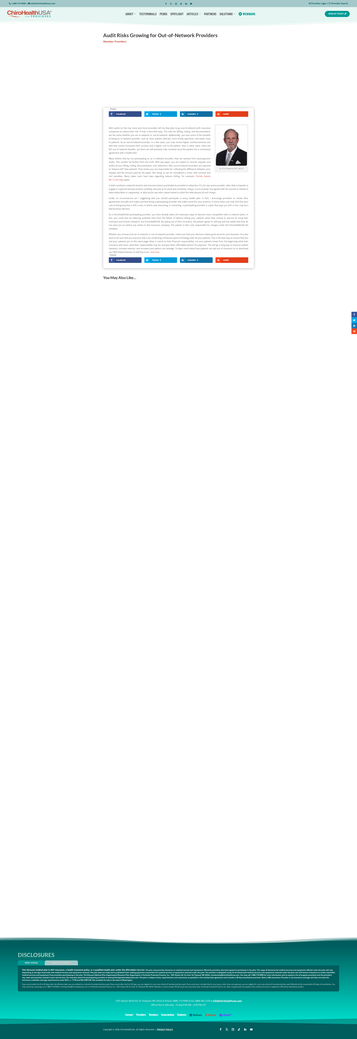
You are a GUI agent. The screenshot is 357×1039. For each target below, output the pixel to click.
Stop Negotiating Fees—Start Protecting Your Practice (132, 709)
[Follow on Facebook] (166, 4)
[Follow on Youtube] (191, 4)
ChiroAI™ (227, 1015)
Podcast (211, 1015)
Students (181, 1015)
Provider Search (339, 3)
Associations (167, 1015)
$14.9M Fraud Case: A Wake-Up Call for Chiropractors (133, 817)
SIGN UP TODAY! (336, 14)
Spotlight (177, 14)
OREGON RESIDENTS (61, 962)
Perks (163, 14)
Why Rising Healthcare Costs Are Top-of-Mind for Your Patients (138, 925)
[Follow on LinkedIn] (186, 4)
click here (154, 252)
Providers (141, 1015)
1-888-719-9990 (18, 3)
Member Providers (114, 41)
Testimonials (148, 14)
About (129, 14)
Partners (210, 14)
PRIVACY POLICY (165, 1029)
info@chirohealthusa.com (43, 3)
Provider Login (318, 3)
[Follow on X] (171, 4)
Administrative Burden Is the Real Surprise (127, 384)
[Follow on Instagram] (176, 4)
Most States (31, 962)
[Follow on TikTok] (181, 4)
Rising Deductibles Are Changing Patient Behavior (130, 600)
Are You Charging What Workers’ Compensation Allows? (134, 492)
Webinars (248, 14)
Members (153, 1015)
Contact (129, 1015)
